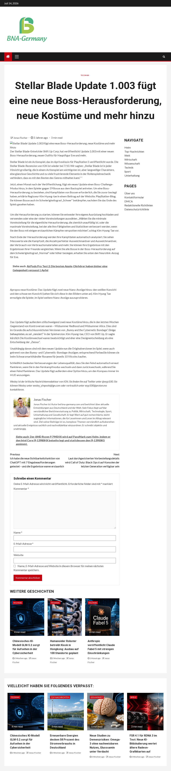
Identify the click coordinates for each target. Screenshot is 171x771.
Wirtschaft (130, 159)
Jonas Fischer (20, 137)
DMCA (128, 201)
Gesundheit (97, 697)
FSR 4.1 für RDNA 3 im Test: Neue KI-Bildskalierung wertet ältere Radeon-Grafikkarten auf (143, 743)
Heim (127, 147)
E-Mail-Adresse (23, 543)
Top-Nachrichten (134, 151)
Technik (85, 75)
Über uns (129, 193)
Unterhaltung (132, 175)
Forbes (99, 352)
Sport (127, 171)
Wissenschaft (132, 163)
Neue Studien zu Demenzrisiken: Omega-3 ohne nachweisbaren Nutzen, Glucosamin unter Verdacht (105, 743)
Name (18, 532)
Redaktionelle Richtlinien (138, 205)
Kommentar (21, 488)
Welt (127, 155)
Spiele (133, 697)
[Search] (164, 57)
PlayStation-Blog (106, 196)
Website (18, 554)
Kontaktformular (134, 197)
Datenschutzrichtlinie (136, 209)
